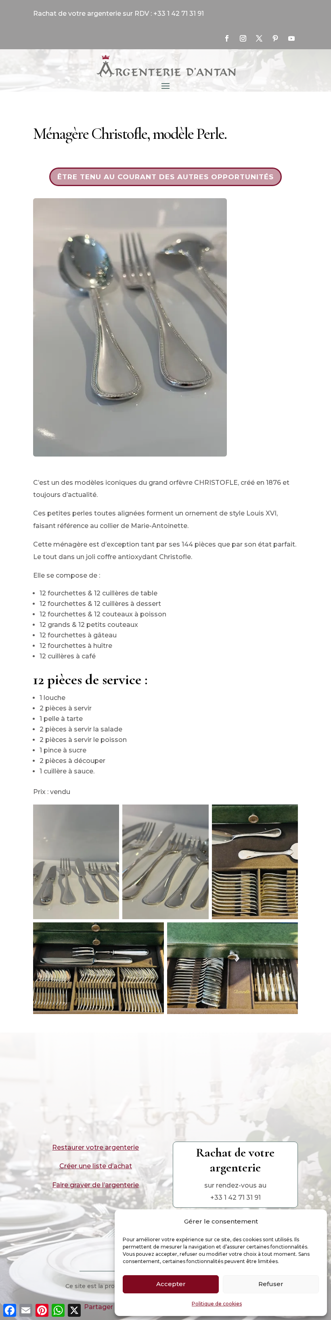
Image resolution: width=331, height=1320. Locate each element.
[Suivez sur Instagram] (243, 38)
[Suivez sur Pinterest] (275, 38)
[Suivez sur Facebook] (226, 38)
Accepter (171, 1284)
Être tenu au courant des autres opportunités (165, 177)
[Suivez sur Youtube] (291, 38)
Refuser (270, 1284)
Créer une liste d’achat (95, 1166)
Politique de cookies (217, 1304)
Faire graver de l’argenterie (95, 1185)
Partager (98, 1307)
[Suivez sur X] (259, 38)
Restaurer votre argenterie (95, 1147)
